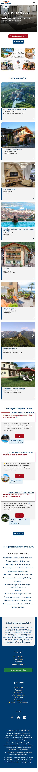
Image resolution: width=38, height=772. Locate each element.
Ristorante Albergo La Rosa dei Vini (18, 114)
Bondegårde (11, 564)
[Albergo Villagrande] (19, 295)
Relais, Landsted (18, 607)
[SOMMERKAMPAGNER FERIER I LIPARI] (19, 476)
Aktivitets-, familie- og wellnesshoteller (18, 558)
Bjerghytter (25, 561)
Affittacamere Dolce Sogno (18, 154)
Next (32, 95)
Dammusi (29, 568)
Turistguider (18, 697)
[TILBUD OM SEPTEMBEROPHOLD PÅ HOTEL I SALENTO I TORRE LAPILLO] (19, 515)
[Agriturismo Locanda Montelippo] (19, 375)
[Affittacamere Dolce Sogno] (19, 135)
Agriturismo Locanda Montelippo (18, 393)
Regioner (18, 690)
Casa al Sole (18, 273)
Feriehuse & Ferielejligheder (18, 571)
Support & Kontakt (18, 664)
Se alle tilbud (18, 533)
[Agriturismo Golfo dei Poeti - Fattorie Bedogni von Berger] (19, 215)
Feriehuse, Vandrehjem (13, 575)
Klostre (18, 590)
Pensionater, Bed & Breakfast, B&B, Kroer (18, 604)
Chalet (21, 568)
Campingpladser (10, 568)
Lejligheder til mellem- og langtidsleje (18, 597)
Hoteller (18, 581)
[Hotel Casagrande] (19, 175)
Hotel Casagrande (18, 194)
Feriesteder (28, 575)
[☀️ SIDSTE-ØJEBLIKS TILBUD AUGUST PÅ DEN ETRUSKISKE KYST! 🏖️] (19, 436)
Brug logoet (18, 659)
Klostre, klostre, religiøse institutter (18, 594)
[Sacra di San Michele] (19, 335)
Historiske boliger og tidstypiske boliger (18, 578)
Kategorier (18, 700)
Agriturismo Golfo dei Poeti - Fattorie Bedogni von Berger (18, 233)
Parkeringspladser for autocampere (18, 600)
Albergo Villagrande (18, 313)
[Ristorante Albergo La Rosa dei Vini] (19, 95)
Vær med (18, 662)
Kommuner (18, 692)
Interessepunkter (18, 695)
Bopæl (20, 564)
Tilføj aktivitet (18, 657)
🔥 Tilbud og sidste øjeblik (18, 702)
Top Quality (18, 688)
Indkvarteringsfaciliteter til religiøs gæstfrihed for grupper (18, 586)
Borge (27, 564)
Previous (4, 95)
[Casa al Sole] (19, 255)
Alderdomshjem (13, 561)
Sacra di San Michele (18, 353)
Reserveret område (19, 670)
